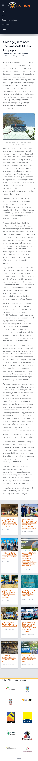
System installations (9, 20)
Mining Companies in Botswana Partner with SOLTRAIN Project (9, 624)
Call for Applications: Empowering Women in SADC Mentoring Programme (29, 593)
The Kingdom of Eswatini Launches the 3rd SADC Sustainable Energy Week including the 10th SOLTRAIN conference (29, 523)
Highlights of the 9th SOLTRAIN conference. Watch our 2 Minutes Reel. (9, 555)
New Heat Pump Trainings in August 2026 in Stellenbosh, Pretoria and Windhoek (8, 593)
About (4, 16)
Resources (6, 25)
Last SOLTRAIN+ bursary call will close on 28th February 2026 (9, 658)
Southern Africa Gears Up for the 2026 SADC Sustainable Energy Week (29, 658)
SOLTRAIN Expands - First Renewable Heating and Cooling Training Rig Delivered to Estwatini (9, 522)
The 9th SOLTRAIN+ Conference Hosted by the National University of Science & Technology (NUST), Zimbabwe (29, 626)
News (4, 29)
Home (4, 11)
